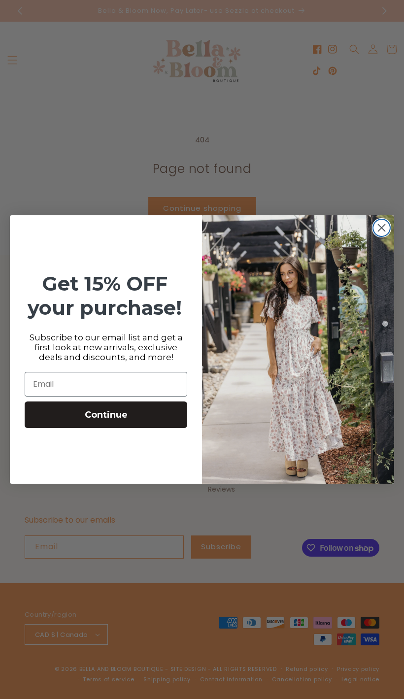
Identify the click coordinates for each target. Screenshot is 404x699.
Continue (106, 414)
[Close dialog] (381, 227)
